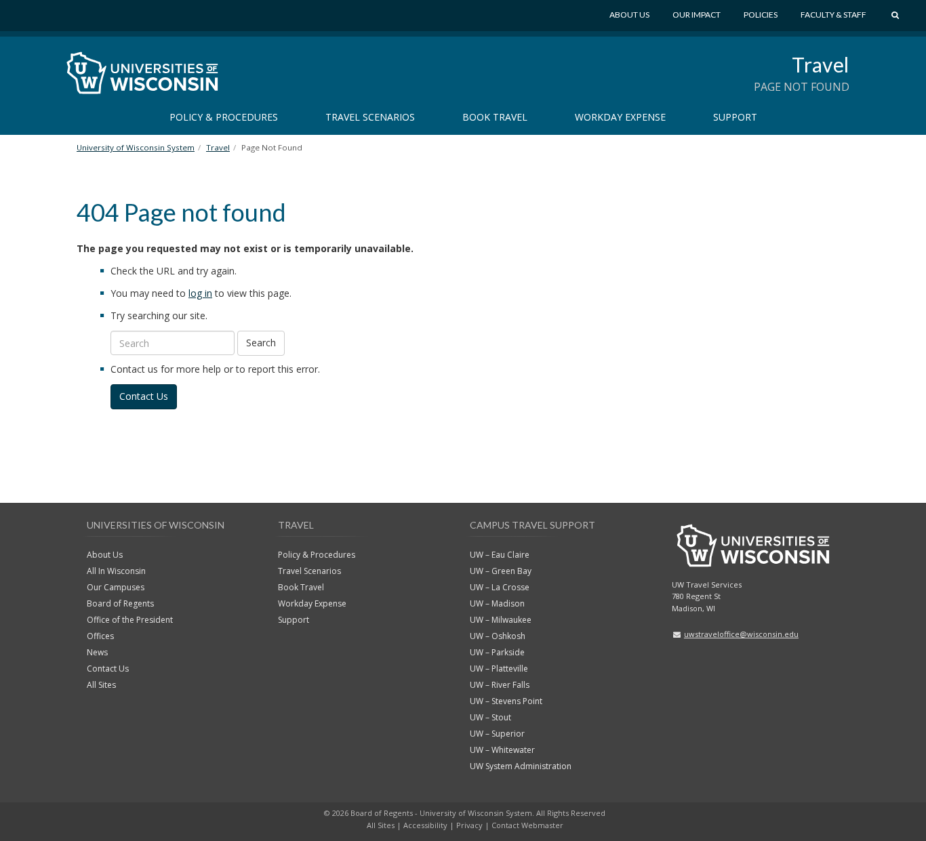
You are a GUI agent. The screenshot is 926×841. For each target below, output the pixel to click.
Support (735, 116)
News (97, 652)
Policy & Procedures (223, 116)
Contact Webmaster (527, 825)
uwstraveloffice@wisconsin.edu (741, 634)
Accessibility (425, 825)
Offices (100, 636)
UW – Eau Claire (499, 554)
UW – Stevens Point (506, 701)
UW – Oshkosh (497, 636)
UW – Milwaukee (500, 619)
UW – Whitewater (502, 750)
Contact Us (143, 396)
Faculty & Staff (833, 14)
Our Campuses (115, 587)
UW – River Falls (499, 685)
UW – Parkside (497, 652)
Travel (820, 64)
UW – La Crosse (499, 587)
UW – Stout (490, 717)
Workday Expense (620, 116)
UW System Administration (520, 766)
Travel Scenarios (370, 116)
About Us (629, 14)
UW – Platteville (499, 668)
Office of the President (130, 619)
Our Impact (696, 14)
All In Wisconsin (116, 571)
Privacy (469, 825)
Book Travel (494, 116)
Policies (761, 14)
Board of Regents (120, 603)
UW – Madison (497, 603)
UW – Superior (497, 733)
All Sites (101, 685)
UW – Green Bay (500, 571)
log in (200, 293)
